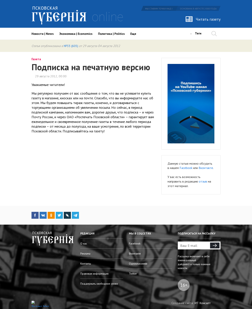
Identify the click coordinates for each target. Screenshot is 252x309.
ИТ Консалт (203, 303)
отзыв (203, 181)
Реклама (85, 253)
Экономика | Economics (76, 34)
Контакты (85, 263)
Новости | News (43, 34)
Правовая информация (94, 273)
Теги (198, 33)
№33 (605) (71, 46)
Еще (133, 34)
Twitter (133, 273)
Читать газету (208, 19)
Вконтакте (206, 168)
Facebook (186, 168)
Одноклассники (138, 263)
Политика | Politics (111, 34)
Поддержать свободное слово (99, 283)
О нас (83, 243)
